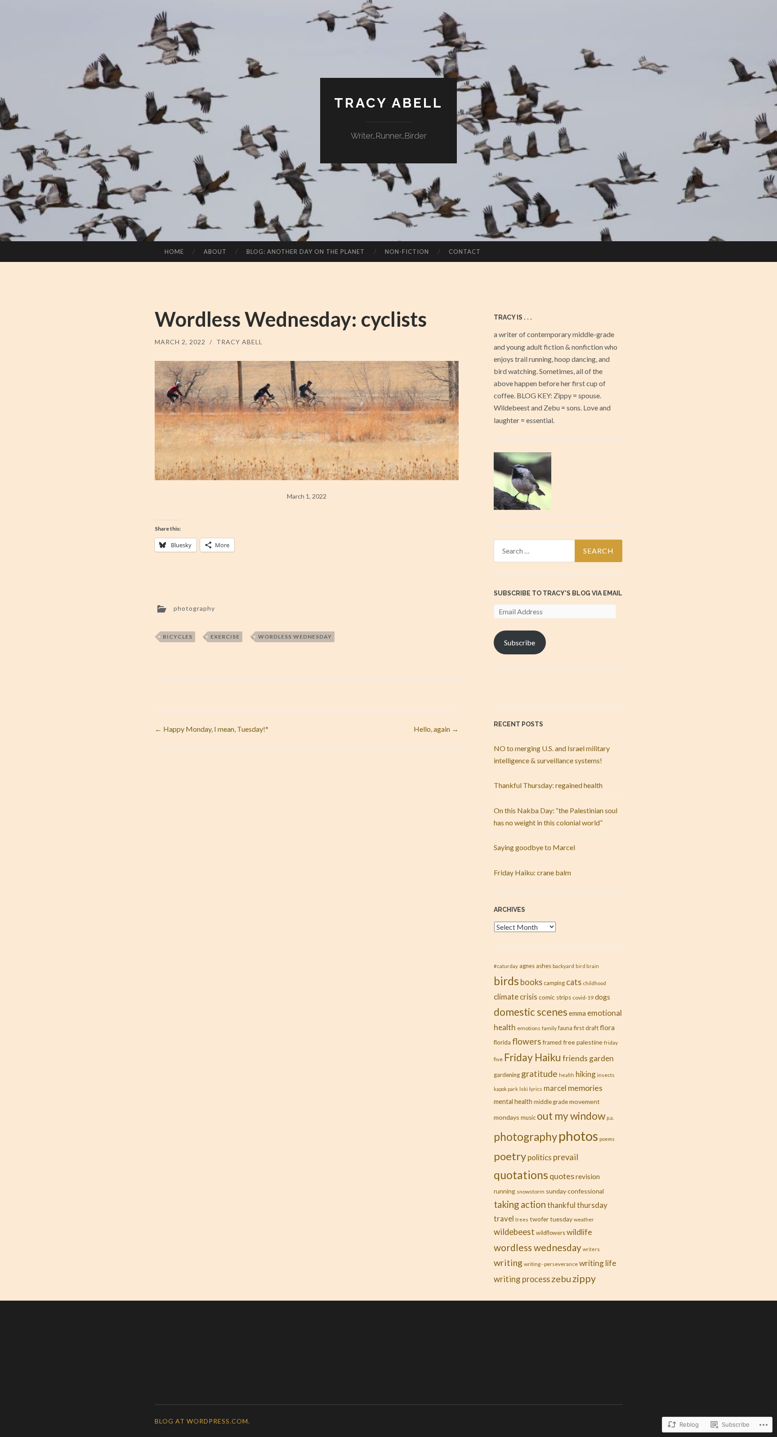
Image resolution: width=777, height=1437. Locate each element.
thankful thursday (577, 1205)
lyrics (535, 1089)
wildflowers (550, 1233)
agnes (527, 966)
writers (591, 1249)
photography (194, 608)
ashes (543, 965)
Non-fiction (407, 251)
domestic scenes (530, 1012)
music (528, 1117)
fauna (565, 1028)
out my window (571, 1115)
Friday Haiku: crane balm (532, 872)
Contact (465, 251)
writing (508, 1262)
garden (601, 1058)
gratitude (539, 1073)
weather (584, 1219)
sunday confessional (575, 1191)
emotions (528, 1028)
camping (554, 983)
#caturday (506, 966)
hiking (586, 1074)
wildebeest (514, 1232)
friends (575, 1058)
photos (578, 1136)
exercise (225, 636)
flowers (526, 1041)
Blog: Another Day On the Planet (305, 251)
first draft (586, 1028)
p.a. (610, 1118)
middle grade (551, 1101)
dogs (602, 996)
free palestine (583, 1042)
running (504, 1191)
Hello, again (436, 729)
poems (607, 1139)
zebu (561, 1278)
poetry (510, 1155)
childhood (594, 983)
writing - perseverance (551, 1264)
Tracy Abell (388, 103)
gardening (507, 1074)
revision (588, 1176)
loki (523, 1089)
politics (539, 1157)
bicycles (177, 636)
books (531, 982)
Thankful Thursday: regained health (548, 785)
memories (585, 1088)
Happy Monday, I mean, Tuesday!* (211, 729)
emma (577, 1013)
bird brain (587, 966)
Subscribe (519, 642)
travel (504, 1218)
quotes (561, 1176)
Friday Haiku (532, 1057)
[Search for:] (558, 551)
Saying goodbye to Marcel (534, 847)
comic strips (555, 997)
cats (573, 982)
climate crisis (515, 996)
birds (506, 980)
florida (502, 1042)
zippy (584, 1278)
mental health (513, 1101)
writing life (597, 1263)
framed (552, 1042)
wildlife (579, 1232)
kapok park (506, 1089)
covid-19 (583, 997)
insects (606, 1075)
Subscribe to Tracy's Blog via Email (558, 593)
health (566, 1075)
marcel (555, 1088)
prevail (565, 1157)
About (215, 251)
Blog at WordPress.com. (202, 1421)
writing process (522, 1279)
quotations (521, 1174)
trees (521, 1219)
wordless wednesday (295, 636)
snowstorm (531, 1191)
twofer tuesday (551, 1219)
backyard (563, 966)
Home (174, 251)
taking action (520, 1204)
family (549, 1028)
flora (607, 1027)
